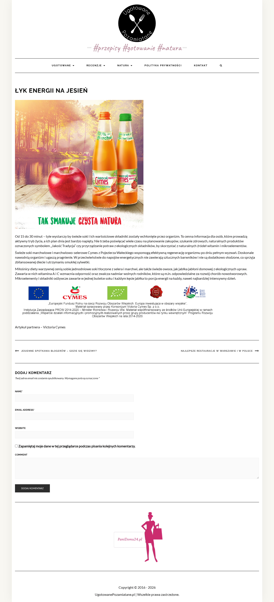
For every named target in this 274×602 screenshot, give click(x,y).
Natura (123, 65)
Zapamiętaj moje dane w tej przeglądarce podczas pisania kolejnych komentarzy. (76, 446)
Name (19, 391)
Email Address (24, 410)
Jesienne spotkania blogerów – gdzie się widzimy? (59, 351)
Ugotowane (62, 65)
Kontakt (201, 65)
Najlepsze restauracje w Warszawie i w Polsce (217, 351)
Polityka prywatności (163, 65)
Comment (21, 454)
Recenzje (94, 65)
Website (20, 428)
